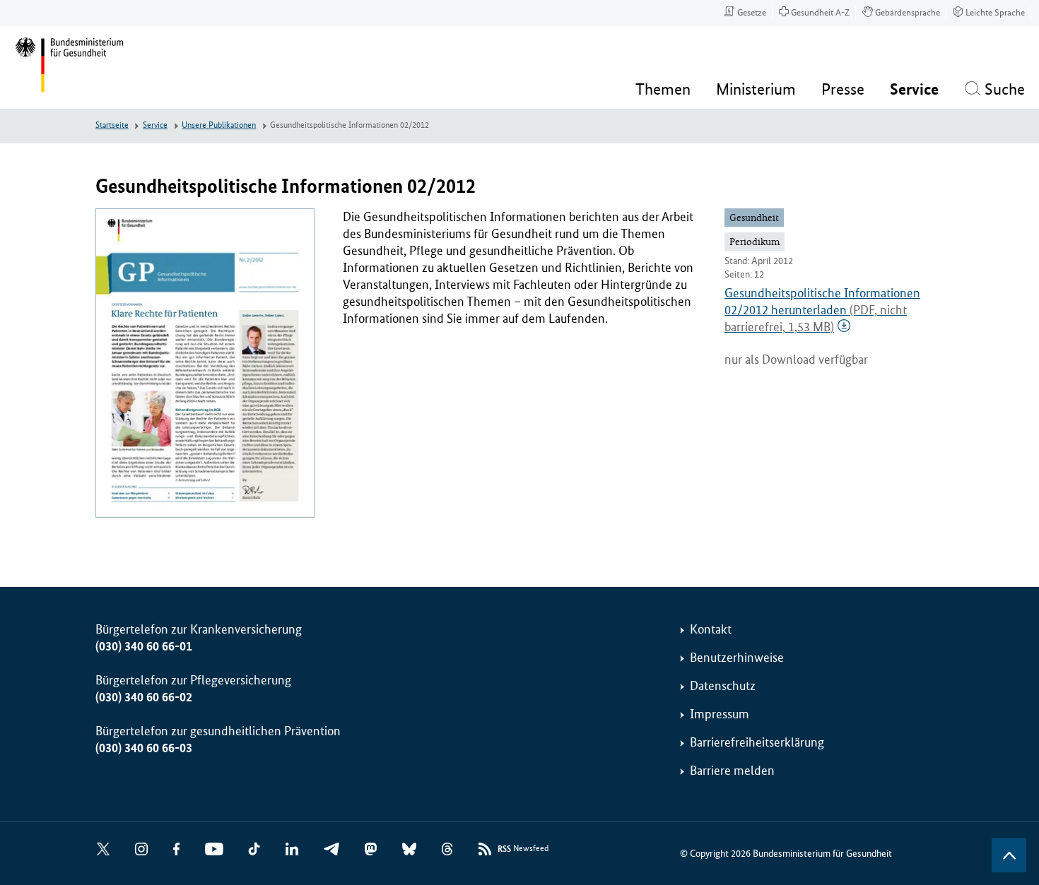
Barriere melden (732, 771)
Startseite (112, 125)
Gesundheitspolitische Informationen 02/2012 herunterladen (822, 310)
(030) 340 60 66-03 (143, 748)
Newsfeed (523, 849)
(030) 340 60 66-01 (143, 646)
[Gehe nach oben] (1009, 855)
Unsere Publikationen (219, 125)
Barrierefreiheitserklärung (757, 742)
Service (155, 125)
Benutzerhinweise (737, 658)
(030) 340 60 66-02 (143, 697)
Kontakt (711, 629)
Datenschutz (723, 686)
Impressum (719, 714)
